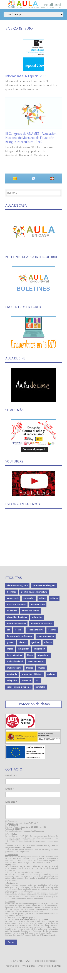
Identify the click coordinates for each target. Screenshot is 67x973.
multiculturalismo (36, 661)
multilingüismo (14, 668)
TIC (37, 680)
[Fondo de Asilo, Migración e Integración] (25, 758)
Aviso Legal (28, 965)
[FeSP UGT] (20, 727)
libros (30, 655)
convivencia (13, 598)
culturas (54, 598)
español (52, 630)
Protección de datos (33, 704)
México (29, 668)
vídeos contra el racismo (19, 687)
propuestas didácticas (32, 674)
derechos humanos (16, 604)
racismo (51, 674)
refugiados (12, 680)
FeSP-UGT (25, 960)
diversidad (12, 611)
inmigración (23, 649)
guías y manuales (45, 636)
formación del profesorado (20, 636)
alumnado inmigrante (17, 585)
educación (37, 617)
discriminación (38, 604)
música (41, 668)
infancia (48, 642)
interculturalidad (15, 655)
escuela (19, 630)
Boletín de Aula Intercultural (34, 592)
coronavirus (28, 598)
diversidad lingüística (17, 617)
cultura (42, 598)
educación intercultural (41, 623)
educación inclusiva (16, 623)
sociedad (26, 680)
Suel (56, 965)
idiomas (23, 642)
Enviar (11, 942)
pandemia (12, 674)
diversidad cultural (30, 611)
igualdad (35, 642)
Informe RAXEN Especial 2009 (26, 76)
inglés (10, 649)
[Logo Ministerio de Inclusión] (33, 742)
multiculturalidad (15, 661)
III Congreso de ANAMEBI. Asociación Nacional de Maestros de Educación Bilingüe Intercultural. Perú (30, 138)
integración (39, 649)
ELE (8, 630)
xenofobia (40, 687)
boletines (11, 592)
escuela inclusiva (35, 630)
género (10, 642)
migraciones (43, 655)
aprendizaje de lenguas (44, 585)
